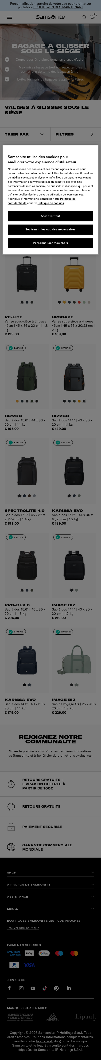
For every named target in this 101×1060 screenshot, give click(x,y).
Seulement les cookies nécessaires (50, 229)
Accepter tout (50, 216)
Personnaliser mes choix (50, 243)
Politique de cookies (51, 203)
